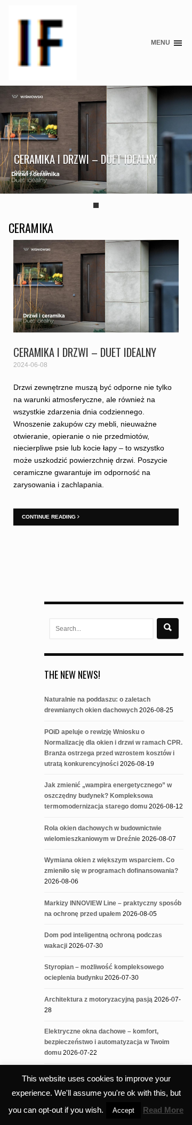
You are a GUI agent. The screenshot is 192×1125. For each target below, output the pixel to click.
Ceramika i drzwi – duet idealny (85, 159)
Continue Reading (49, 517)
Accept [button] (123, 1110)
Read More (163, 1109)
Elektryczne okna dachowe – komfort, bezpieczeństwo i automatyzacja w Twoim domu (107, 1042)
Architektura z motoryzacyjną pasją (98, 999)
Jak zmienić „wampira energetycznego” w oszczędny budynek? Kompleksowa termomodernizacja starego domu (108, 795)
